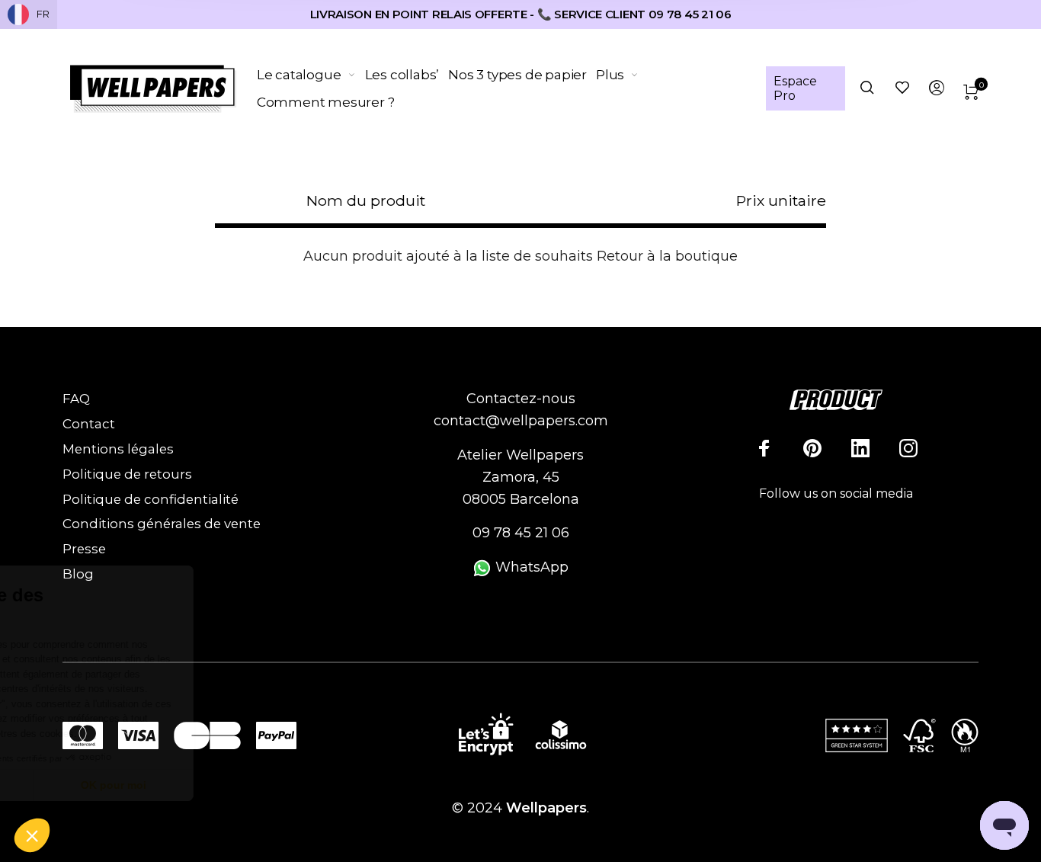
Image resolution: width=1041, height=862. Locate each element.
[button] (32, 836)
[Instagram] (908, 448)
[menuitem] (311, 74)
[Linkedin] (860, 448)
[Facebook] (764, 448)
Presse (84, 548)
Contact (88, 423)
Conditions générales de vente (161, 523)
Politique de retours (127, 474)
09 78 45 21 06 (520, 532)
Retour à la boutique (667, 256)
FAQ (76, 398)
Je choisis (95, 785)
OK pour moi (255, 785)
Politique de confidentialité (150, 499)
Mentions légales (118, 449)
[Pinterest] (812, 448)
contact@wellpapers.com (521, 420)
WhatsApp (530, 567)
